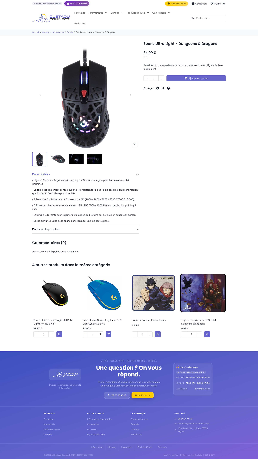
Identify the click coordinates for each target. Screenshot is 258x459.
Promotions (49, 419)
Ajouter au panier (196, 78)
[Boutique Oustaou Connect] (51, 18)
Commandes (93, 424)
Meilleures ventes (52, 429)
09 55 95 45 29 (119, 395)
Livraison (135, 429)
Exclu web (162, 447)
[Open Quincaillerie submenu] (169, 12)
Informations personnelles (99, 419)
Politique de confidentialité (191, 455)
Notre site (79, 12)
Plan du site (136, 434)
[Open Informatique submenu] (106, 12)
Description (41, 174)
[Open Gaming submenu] (122, 12)
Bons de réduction (96, 434)
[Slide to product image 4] (94, 159)
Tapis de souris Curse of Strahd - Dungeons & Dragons (199, 322)
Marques (48, 434)
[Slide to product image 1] (39, 159)
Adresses (91, 429)
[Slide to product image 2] (58, 159)
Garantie (135, 424)
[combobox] (208, 18)
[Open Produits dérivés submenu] (148, 12)
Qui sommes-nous (139, 419)
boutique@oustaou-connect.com (193, 423)
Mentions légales (171, 455)
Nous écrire (141, 395)
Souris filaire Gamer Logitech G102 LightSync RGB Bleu (102, 322)
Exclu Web (80, 23)
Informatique (96, 12)
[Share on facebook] (157, 88)
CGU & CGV (209, 455)
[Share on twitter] (163, 88)
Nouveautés (49, 424)
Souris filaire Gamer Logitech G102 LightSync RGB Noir (52, 322)
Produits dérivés (136, 12)
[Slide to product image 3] (76, 159)
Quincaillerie (159, 12)
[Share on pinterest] (168, 88)
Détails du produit (46, 229)
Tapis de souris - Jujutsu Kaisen (149, 320)
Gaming (114, 12)
